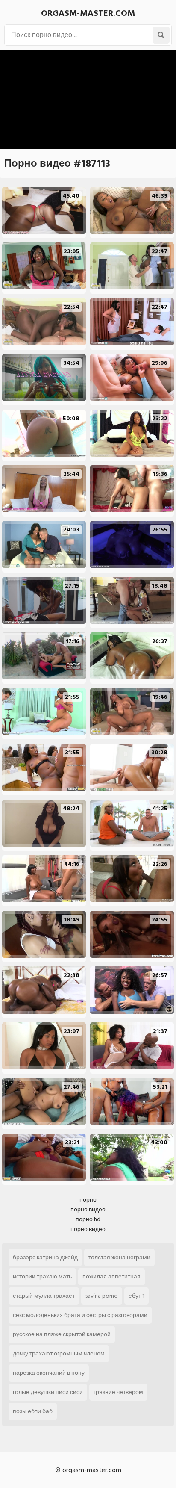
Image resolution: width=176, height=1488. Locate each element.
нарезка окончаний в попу (49, 1373)
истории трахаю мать (42, 1276)
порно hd (88, 1219)
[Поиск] (161, 35)
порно (88, 1200)
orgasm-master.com (88, 13)
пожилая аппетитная (111, 1276)
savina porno (101, 1296)
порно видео (88, 1209)
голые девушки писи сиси (48, 1392)
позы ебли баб (33, 1411)
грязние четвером (118, 1392)
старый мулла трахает (44, 1296)
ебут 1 (136, 1296)
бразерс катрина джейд (45, 1257)
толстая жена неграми (119, 1257)
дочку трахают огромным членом (59, 1353)
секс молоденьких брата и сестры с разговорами (80, 1315)
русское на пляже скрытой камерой (62, 1334)
